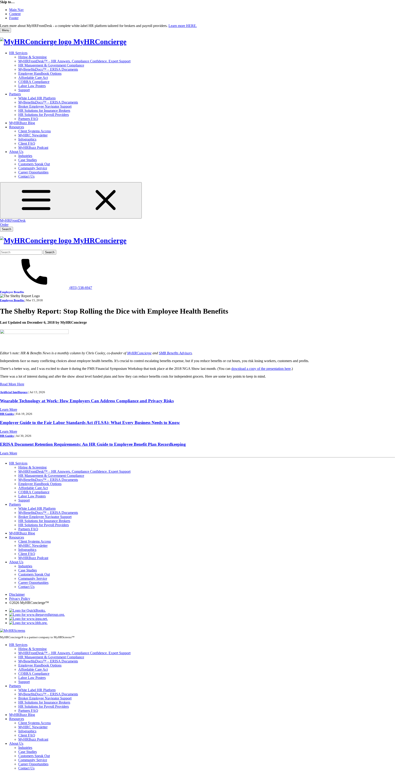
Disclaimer (17, 594)
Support (24, 90)
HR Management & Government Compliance (51, 65)
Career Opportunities (33, 172)
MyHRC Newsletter (33, 135)
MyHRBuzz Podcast (33, 147)
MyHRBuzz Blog (22, 123)
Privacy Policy (19, 599)
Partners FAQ (28, 119)
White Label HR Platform (37, 98)
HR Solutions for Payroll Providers (43, 115)
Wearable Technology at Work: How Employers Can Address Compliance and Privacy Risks (87, 400)
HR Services (18, 53)
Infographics (27, 139)
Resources (16, 127)
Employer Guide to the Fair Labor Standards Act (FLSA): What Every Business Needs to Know (90, 422)
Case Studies (27, 160)
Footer (14, 18)
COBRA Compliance (33, 82)
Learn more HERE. (182, 26)
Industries (25, 156)
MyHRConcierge (139, 353)
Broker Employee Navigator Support (45, 106)
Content (15, 14)
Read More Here (12, 384)
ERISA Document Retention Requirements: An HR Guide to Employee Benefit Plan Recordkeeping (93, 444)
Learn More (8, 409)
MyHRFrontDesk (13, 220)
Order (4, 225)
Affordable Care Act (33, 78)
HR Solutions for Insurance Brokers (44, 110)
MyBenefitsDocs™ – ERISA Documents (48, 69)
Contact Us (26, 176)
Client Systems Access (34, 131)
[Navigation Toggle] (71, 200)
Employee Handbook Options (39, 73)
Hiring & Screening (32, 57)
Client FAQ (26, 143)
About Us (16, 152)
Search (6, 229)
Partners (15, 94)
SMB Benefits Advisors (175, 353)
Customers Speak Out (34, 164)
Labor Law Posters (32, 86)
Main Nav (16, 10)
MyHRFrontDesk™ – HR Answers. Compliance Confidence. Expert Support (74, 61)
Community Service (32, 168)
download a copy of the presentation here (261, 369)
